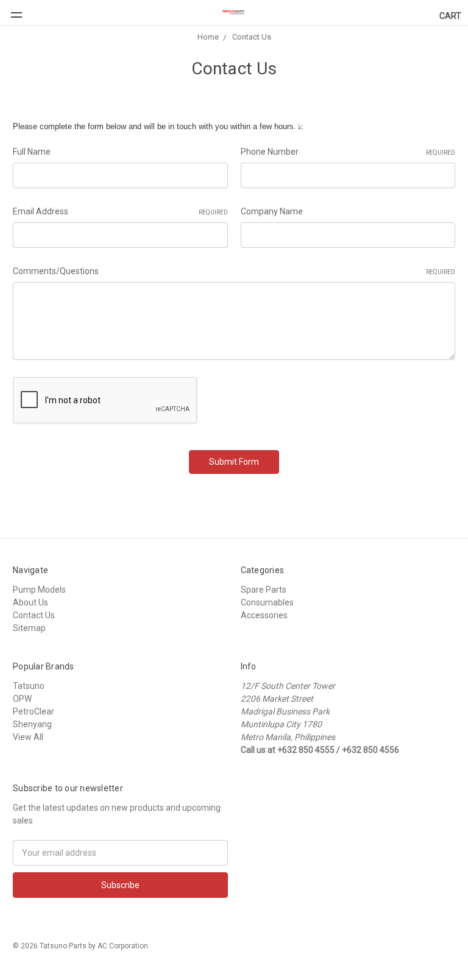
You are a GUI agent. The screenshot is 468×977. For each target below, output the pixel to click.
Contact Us (251, 36)
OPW (22, 699)
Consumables (267, 602)
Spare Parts (263, 589)
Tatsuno (28, 686)
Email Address (120, 211)
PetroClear (33, 711)
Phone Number (348, 152)
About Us (30, 602)
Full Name (32, 152)
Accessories (264, 615)
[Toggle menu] (11, 9)
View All (28, 737)
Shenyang (32, 724)
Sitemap (29, 628)
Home (208, 36)
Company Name (272, 211)
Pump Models (39, 589)
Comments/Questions (234, 271)
